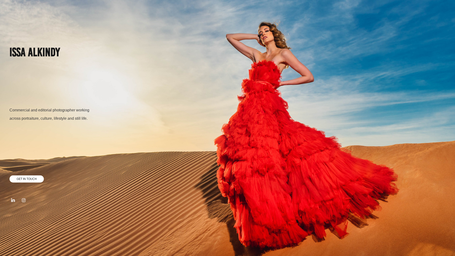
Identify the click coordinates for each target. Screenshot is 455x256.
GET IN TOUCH (27, 179)
